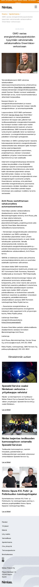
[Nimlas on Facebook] (18, 561)
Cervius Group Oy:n (16, 115)
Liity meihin (6, 534)
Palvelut (5, 522)
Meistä (4, 530)
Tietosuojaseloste (8, 550)
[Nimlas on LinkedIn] (18, 558)
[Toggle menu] (36, 7)
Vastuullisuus (6, 538)
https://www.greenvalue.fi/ (11, 322)
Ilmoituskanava (7, 554)
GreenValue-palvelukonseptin (24, 87)
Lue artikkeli (6, 410)
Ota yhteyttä (7, 546)
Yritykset (5, 526)
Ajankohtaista (7, 542)
